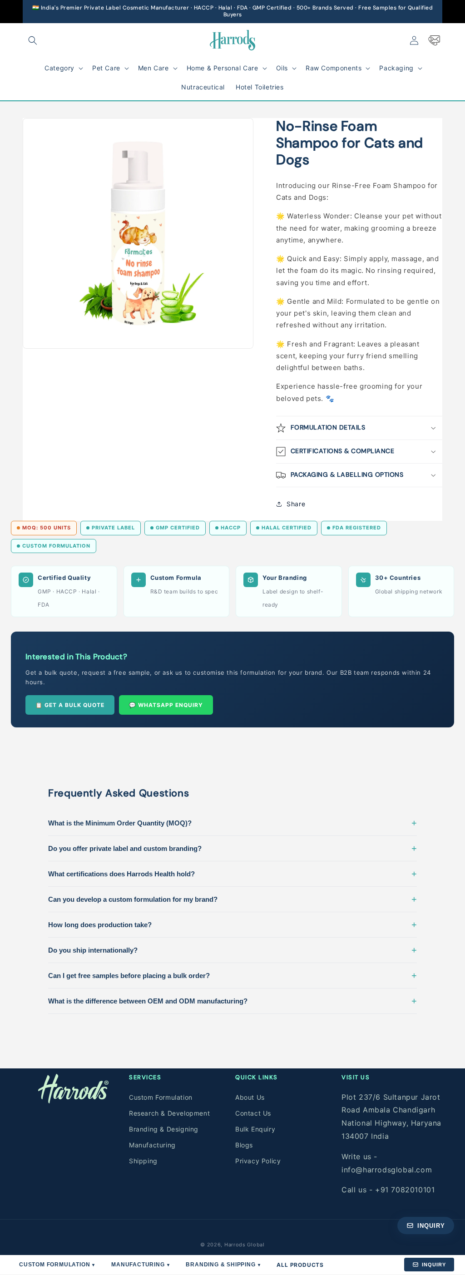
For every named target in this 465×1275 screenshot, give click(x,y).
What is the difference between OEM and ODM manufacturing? (232, 1001)
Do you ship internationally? (232, 950)
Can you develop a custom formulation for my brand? (232, 899)
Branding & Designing (163, 1129)
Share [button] (296, 504)
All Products (300, 1264)
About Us (250, 1097)
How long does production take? (232, 924)
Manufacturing (152, 1145)
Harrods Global (244, 1244)
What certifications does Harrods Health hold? (232, 874)
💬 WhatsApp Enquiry (166, 705)
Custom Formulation (161, 1097)
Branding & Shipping (223, 1264)
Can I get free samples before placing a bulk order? (232, 975)
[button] (33, 40)
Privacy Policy (258, 1161)
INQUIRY (434, 1264)
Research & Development (169, 1113)
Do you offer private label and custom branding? (232, 848)
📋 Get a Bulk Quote (69, 705)
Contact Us (253, 1113)
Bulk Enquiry (255, 1129)
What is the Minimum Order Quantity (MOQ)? (232, 823)
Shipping (143, 1161)
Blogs (244, 1145)
